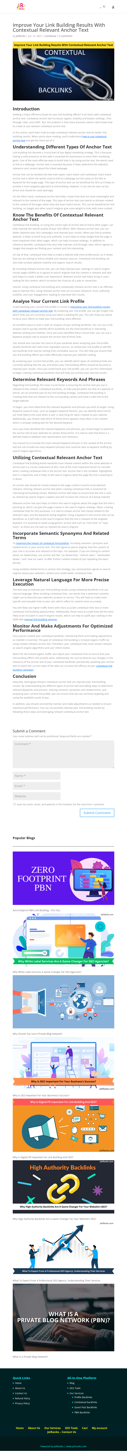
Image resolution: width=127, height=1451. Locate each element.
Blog (72, 1383)
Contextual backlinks (85, 1402)
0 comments (65, 36)
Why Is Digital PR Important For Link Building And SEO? (43, 1157)
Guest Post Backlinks (85, 1407)
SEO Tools (75, 1388)
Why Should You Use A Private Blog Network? (37, 1033)
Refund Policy (22, 1398)
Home (18, 1383)
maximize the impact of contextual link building (42, 543)
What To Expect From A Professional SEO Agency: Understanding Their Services (56, 1280)
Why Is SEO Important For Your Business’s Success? (41, 1095)
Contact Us (21, 1393)
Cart (85, 1428)
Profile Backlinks (83, 1397)
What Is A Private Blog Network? (30, 1356)
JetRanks (20, 36)
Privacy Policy (22, 1403)
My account (99, 1428)
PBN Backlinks (82, 1412)
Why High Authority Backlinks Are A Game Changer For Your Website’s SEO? (54, 1218)
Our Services (77, 1393)
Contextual (50, 36)
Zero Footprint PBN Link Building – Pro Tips (36, 910)
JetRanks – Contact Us (61, 1432)
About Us (20, 1388)
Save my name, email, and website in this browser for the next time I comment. (61, 804)
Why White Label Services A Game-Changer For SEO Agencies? (47, 972)
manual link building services (40, 619)
